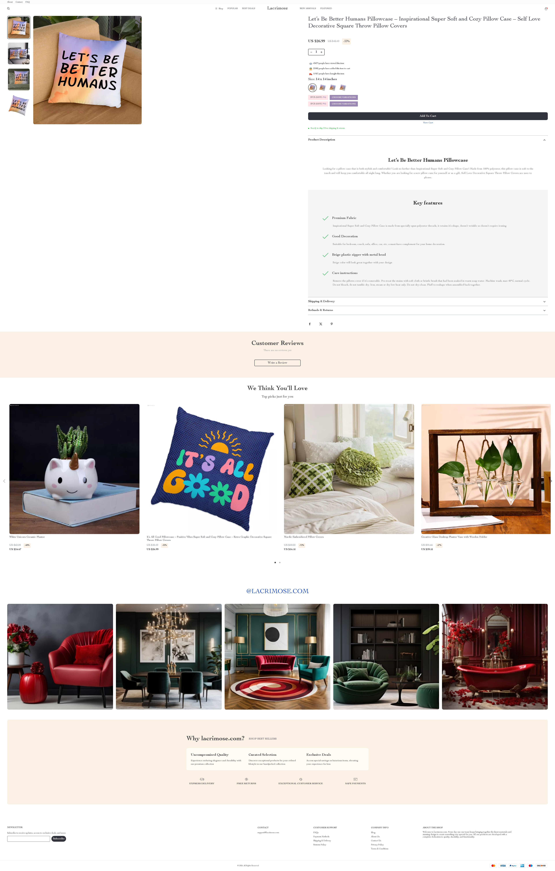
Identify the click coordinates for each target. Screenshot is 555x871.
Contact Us (376, 841)
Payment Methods (321, 837)
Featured (326, 9)
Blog (373, 833)
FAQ (27, 2)
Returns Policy (319, 845)
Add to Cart (428, 116)
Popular (232, 9)
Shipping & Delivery (322, 841)
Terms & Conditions (379, 849)
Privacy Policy (377, 845)
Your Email (15, 839)
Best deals (248, 9)
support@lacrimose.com (268, 833)
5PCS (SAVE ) (318, 104)
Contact (19, 2)
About (10, 2)
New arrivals (308, 9)
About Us (375, 837)
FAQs (316, 833)
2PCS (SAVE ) (318, 97)
